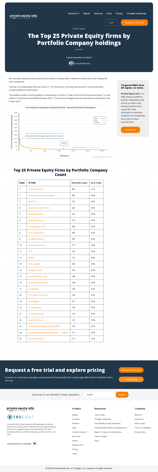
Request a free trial (134, 22)
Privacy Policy (140, 432)
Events (75, 440)
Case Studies (99, 415)
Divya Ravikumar (82, 63)
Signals (86, 13)
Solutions (72, 13)
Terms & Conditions (143, 428)
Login (111, 22)
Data (109, 13)
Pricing (119, 13)
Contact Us (139, 419)
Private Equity (79, 28)
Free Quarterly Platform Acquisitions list (110, 428)
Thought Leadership (136, 13)
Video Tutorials (100, 436)
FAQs (96, 440)
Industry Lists (77, 445)
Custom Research (79, 432)
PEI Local (76, 436)
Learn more (130, 130)
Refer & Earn (140, 423)
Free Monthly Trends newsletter (107, 423)
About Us (138, 415)
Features (98, 13)
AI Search (76, 419)
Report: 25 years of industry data (107, 432)
